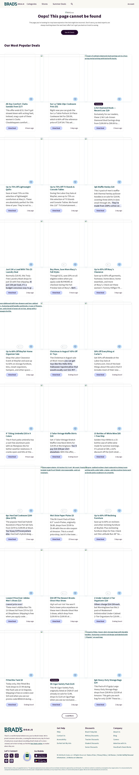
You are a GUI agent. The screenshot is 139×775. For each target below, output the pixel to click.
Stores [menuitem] (45, 4)
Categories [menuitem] (31, 4)
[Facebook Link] (6, 755)
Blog (115, 736)
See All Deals (69, 32)
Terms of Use (91, 755)
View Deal (12, 128)
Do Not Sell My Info (64, 743)
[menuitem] (59, 4)
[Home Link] (15, 4)
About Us (116, 732)
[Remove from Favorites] (75, 99)
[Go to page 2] (64, 264)
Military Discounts (92, 736)
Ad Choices (112, 755)
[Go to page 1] (63, 264)
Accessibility (61, 739)
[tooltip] (31, 99)
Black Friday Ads (91, 732)
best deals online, (37, 744)
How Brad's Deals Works (122, 747)
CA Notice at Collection (75, 758)
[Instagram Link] (16, 755)
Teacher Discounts (92, 739)
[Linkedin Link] (11, 761)
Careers (116, 739)
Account (131, 4)
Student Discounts (92, 743)
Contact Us (61, 736)
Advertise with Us (119, 743)
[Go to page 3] (21, 346)
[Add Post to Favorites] (31, 99)
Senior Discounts (91, 747)
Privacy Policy (102, 755)
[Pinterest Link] (6, 761)
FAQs (59, 732)
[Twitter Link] (11, 755)
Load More (69, 716)
